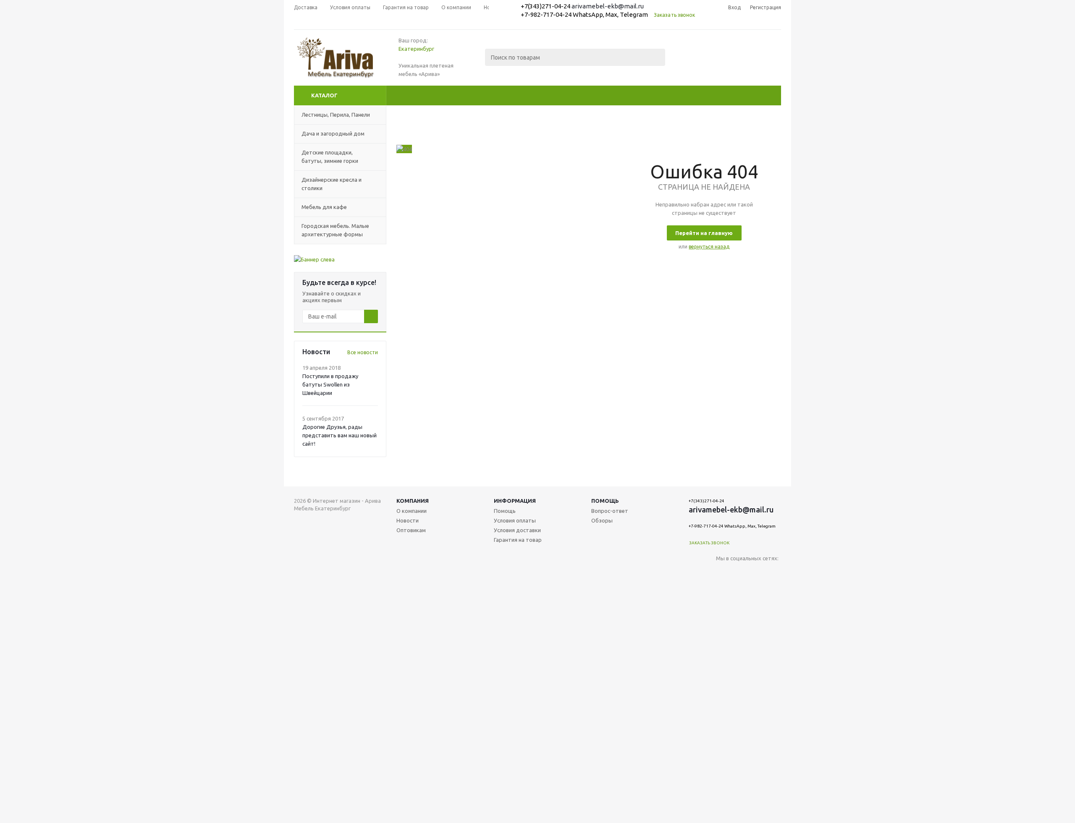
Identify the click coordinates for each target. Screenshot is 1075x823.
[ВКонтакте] (722, 572)
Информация (515, 501)
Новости (407, 520)
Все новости (362, 352)
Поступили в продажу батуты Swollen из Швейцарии (330, 384)
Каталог (324, 95)
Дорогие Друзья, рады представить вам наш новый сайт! (339, 435)
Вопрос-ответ (609, 511)
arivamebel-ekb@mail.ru (608, 6)
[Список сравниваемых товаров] (688, 63)
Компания (412, 501)
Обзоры (602, 520)
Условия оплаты (515, 520)
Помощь (605, 501)
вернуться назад (709, 246)
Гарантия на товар (518, 540)
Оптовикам (411, 530)
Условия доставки (517, 530)
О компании (411, 511)
